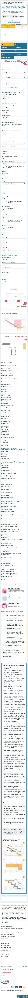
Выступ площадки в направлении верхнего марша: (12, 131)
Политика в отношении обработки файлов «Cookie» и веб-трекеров (13, 929)
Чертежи (19, 47)
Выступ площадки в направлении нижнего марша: (12, 125)
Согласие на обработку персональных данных (11, 932)
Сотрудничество (5, 943)
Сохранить (6, 54)
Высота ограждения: (7, 257)
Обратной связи (17, 655)
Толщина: (4, 151)
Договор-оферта (4, 938)
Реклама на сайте (5, 945)
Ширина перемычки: (7, 196)
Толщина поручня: (6, 267)
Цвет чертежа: (5, 74)
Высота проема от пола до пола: (9, 105)
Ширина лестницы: (6, 115)
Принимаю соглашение (14, 22)
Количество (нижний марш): (8, 146)
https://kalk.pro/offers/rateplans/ (12, 650)
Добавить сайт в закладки (8, 969)
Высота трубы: (5, 173)
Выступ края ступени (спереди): (9, 156)
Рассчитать (14, 289)
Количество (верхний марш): (8, 141)
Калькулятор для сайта (6, 947)
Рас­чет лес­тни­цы (8, 833)
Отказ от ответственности (6, 940)
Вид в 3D (5, 50)
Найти (25, 966)
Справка (19, 54)
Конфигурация (20, 44)
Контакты (3, 961)
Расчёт (5, 47)
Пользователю (4, 950)
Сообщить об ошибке (7, 972)
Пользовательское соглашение (8, 936)
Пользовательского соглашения (9, 15)
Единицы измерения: (7, 69)
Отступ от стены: (6, 239)
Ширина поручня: (6, 272)
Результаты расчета (22, 50)
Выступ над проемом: (7, 234)
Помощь (2, 952)
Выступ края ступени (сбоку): (9, 161)
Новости (2, 958)
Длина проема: (5, 110)
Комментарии (6, 57)
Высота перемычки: (6, 191)
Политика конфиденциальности (8, 934)
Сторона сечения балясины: (8, 262)
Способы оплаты (4, 956)
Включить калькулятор (8, 44)
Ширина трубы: (5, 178)
